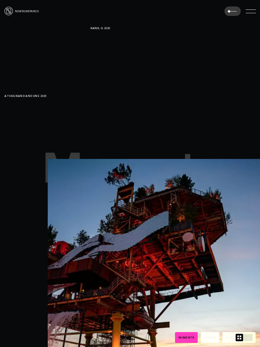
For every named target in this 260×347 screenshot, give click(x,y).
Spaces (210, 337)
